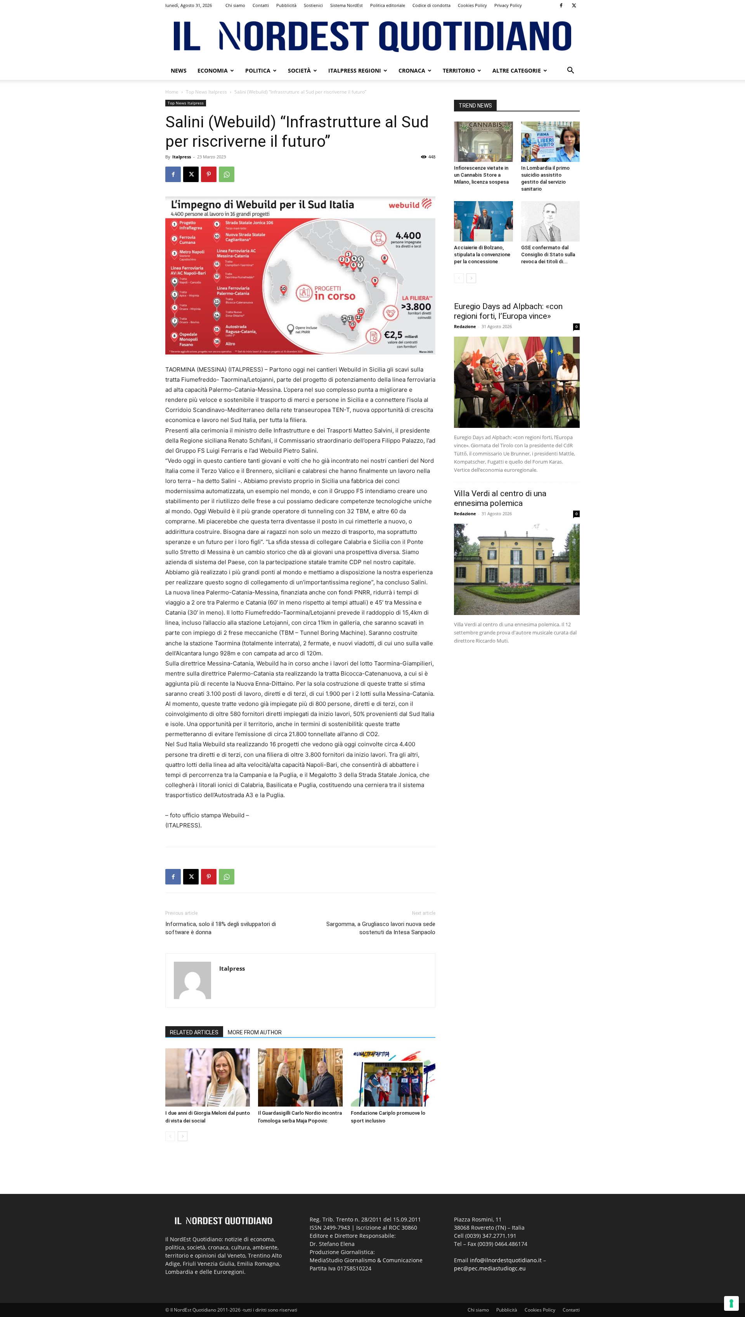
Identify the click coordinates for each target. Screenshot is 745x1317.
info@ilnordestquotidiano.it (506, 1260)
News (179, 70)
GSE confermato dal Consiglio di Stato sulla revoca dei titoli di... (548, 254)
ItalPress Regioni (354, 70)
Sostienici (313, 5)
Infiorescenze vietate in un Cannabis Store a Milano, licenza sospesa (481, 175)
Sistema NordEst (346, 5)
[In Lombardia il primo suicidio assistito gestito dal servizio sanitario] (550, 142)
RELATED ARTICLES (194, 1032)
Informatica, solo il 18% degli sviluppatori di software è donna (220, 928)
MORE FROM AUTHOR (255, 1032)
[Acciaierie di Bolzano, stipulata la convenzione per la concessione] (483, 221)
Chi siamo (235, 5)
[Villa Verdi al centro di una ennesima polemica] (517, 569)
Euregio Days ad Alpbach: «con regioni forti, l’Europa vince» (508, 311)
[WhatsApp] (226, 174)
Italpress (181, 157)
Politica (257, 70)
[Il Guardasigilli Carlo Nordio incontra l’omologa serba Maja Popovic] (300, 1077)
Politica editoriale (387, 5)
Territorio (459, 70)
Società (299, 70)
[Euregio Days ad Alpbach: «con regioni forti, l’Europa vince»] (517, 382)
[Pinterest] (209, 174)
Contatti (261, 5)
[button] (570, 71)
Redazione (465, 326)
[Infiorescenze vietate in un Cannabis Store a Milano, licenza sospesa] (483, 142)
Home (171, 92)
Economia (213, 70)
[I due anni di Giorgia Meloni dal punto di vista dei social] (207, 1077)
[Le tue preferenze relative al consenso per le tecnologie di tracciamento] (731, 1303)
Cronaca (411, 70)
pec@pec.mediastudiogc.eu (490, 1268)
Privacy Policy (508, 5)
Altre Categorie (516, 70)
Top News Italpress (206, 92)
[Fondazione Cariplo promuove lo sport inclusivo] (393, 1077)
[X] (574, 5)
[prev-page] (170, 1136)
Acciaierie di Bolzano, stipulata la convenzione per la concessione (482, 254)
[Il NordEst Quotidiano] (372, 36)
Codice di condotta (431, 5)
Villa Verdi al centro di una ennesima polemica (500, 498)
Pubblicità (286, 5)
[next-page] (182, 1136)
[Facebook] (561, 5)
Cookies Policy (472, 5)
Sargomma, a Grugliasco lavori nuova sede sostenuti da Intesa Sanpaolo (380, 928)
